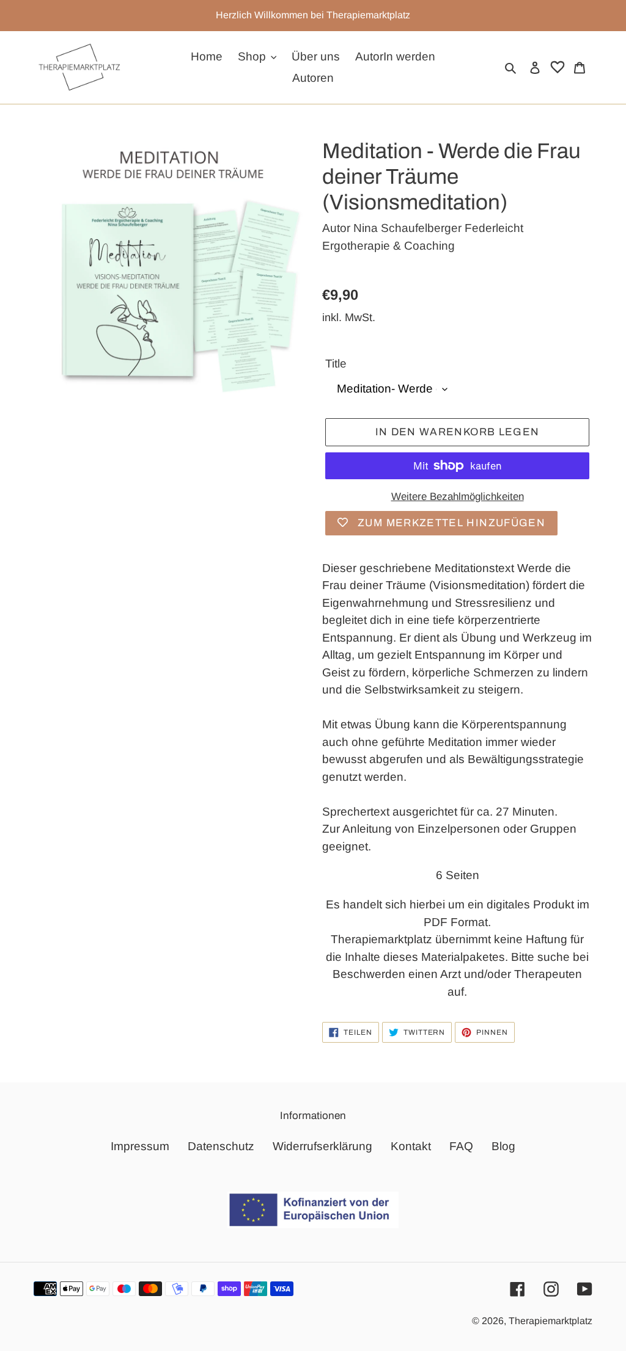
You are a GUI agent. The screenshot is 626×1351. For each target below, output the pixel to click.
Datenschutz (221, 1146)
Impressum (140, 1146)
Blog (503, 1146)
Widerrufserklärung (322, 1146)
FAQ (461, 1146)
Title (336, 363)
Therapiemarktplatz (550, 1321)
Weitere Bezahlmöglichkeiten (457, 496)
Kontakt (411, 1146)
